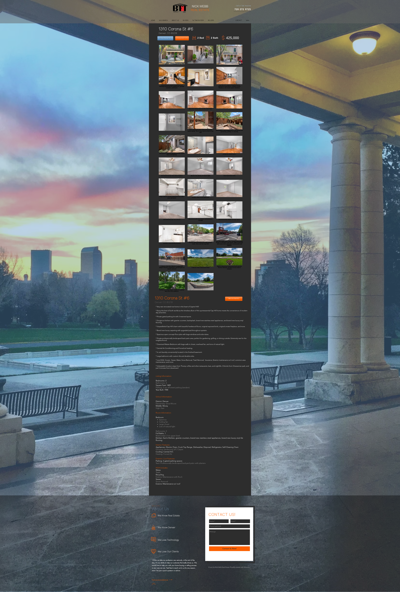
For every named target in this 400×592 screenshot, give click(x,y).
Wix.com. (247, 567)
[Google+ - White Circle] (217, 555)
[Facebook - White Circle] (210, 555)
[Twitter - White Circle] (213, 555)
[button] (182, 38)
